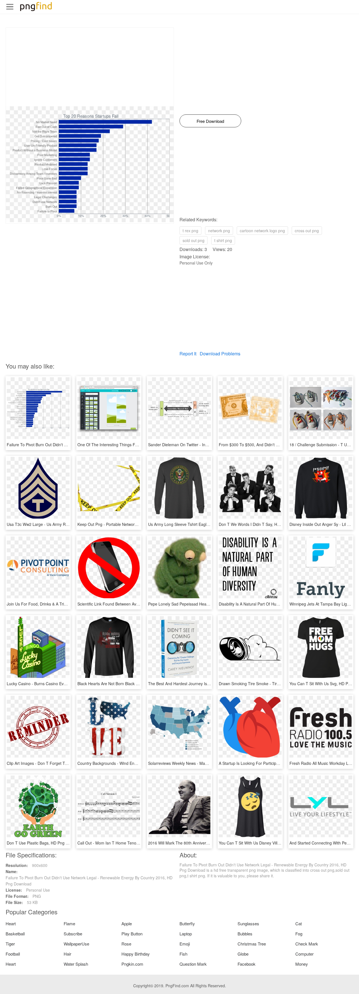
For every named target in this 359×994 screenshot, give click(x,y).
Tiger (10, 944)
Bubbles (245, 934)
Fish (183, 954)
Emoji (185, 944)
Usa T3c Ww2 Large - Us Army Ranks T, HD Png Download (59, 524)
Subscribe (73, 934)
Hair (67, 954)
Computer (304, 954)
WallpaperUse (76, 944)
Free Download (210, 121)
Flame (69, 923)
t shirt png (223, 240)
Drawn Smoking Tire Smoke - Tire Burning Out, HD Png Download (277, 683)
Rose (126, 944)
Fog (298, 934)
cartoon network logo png (262, 230)
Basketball (15, 934)
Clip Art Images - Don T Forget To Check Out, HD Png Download (64, 763)
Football (13, 954)
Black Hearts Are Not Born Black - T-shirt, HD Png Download (130, 683)
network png (219, 230)
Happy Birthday (135, 954)
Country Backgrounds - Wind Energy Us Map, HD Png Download (134, 763)
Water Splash (76, 964)
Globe (243, 954)
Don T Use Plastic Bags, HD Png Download (45, 843)
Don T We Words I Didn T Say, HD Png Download (263, 524)
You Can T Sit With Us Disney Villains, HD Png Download (269, 843)
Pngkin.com (132, 964)
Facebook (247, 964)
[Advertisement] (90, 67)
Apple (126, 923)
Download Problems (220, 353)
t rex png (190, 230)
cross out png (307, 230)
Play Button (131, 934)
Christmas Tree (252, 944)
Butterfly (187, 923)
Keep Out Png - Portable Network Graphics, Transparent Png (131, 524)
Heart (11, 923)
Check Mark (306, 944)
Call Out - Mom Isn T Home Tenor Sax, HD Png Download (128, 843)
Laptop (186, 934)
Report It (188, 353)
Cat (298, 923)
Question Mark (193, 964)
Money (301, 964)
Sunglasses (248, 923)
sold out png (193, 240)
